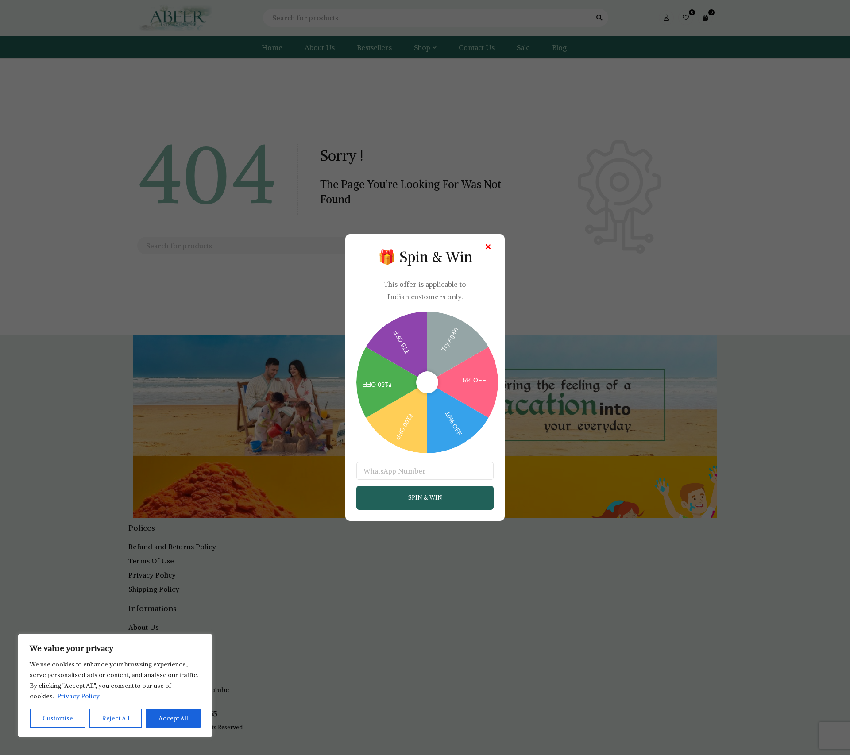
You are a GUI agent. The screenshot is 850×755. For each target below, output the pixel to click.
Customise (57, 718)
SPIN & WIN (425, 497)
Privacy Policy (78, 696)
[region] (115, 685)
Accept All (173, 718)
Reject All (116, 718)
